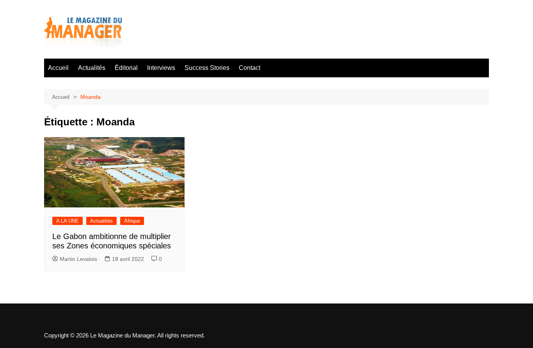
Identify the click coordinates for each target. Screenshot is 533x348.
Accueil (58, 67)
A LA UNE (67, 221)
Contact (249, 67)
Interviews (161, 67)
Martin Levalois (78, 259)
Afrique (132, 221)
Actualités (91, 67)
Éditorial (126, 67)
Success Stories (207, 67)
